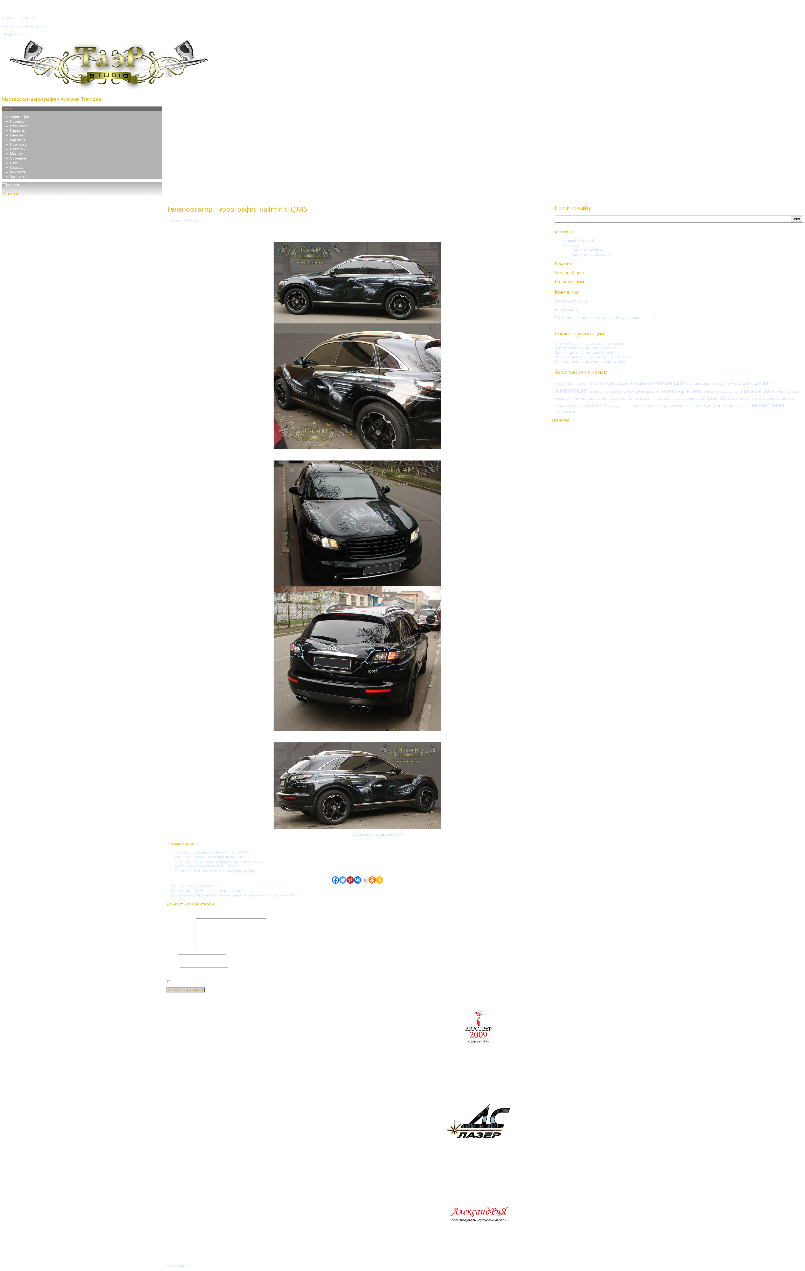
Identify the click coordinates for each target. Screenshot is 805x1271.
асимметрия (642, 383)
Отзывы (16, 167)
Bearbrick (17, 149)
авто (596, 382)
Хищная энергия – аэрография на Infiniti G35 (214, 857)
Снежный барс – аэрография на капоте (590, 343)
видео (718, 383)
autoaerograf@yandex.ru (23, 26)
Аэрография (20, 116)
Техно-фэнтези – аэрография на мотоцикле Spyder (220, 861)
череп (741, 406)
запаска (595, 391)
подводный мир (622, 398)
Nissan (571, 383)
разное (716, 397)
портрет (643, 398)
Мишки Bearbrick (578, 240)
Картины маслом (587, 250)
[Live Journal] (365, 880)
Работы (191, 220)
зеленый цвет (647, 391)
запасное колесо (619, 391)
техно (211, 890)
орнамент (603, 399)
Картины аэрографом (591, 254)
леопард (792, 391)
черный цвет (766, 405)
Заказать (17, 176)
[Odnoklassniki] (372, 880)
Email (172, 965)
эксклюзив (565, 411)
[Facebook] (335, 880)
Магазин (17, 153)
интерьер (673, 391)
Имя (171, 956)
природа (662, 398)
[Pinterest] (350, 880)
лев (780, 391)
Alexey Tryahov (199, 886)
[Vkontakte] (357, 880)
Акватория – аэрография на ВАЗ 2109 (274, 895)
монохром (563, 399)
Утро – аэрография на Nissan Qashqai (202, 895)
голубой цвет (739, 383)
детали (763, 383)
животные (571, 390)
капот (694, 390)
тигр (688, 406)
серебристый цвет (779, 398)
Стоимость (19, 126)
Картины (17, 139)
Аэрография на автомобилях (378, 834)
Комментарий (180, 948)
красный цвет (758, 391)
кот (736, 391)
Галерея (16, 135)
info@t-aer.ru (13, 34)
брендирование (699, 383)
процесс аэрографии (689, 399)
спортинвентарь (652, 406)
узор (698, 405)
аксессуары (616, 383)
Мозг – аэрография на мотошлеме (205, 866)
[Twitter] (343, 880)
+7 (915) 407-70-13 (18, 18)
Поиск (796, 218)
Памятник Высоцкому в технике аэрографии (215, 870)
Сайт (170, 973)
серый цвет (565, 406)
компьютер (711, 391)
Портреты (18, 144)
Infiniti (185, 890)
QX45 (199, 890)
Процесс (17, 121)
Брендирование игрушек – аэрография (590, 361)
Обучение (18, 158)
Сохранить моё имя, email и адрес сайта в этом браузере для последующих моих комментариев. (259, 981)
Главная (173, 220)
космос (726, 391)
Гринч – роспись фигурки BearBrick (586, 352)
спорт (627, 406)
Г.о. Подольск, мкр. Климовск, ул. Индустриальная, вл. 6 (605, 317)
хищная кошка (719, 405)
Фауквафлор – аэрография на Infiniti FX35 (212, 852)
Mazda (559, 383)
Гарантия (18, 130)
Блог (14, 163)
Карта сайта (177, 1265)
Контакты (18, 172)
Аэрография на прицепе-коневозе (586, 348)
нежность (583, 398)
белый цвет (671, 383)
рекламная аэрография (744, 399)
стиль (677, 406)
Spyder (584, 383)
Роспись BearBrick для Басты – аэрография (593, 357)
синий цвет (592, 405)
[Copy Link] (379, 880)
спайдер (615, 406)
